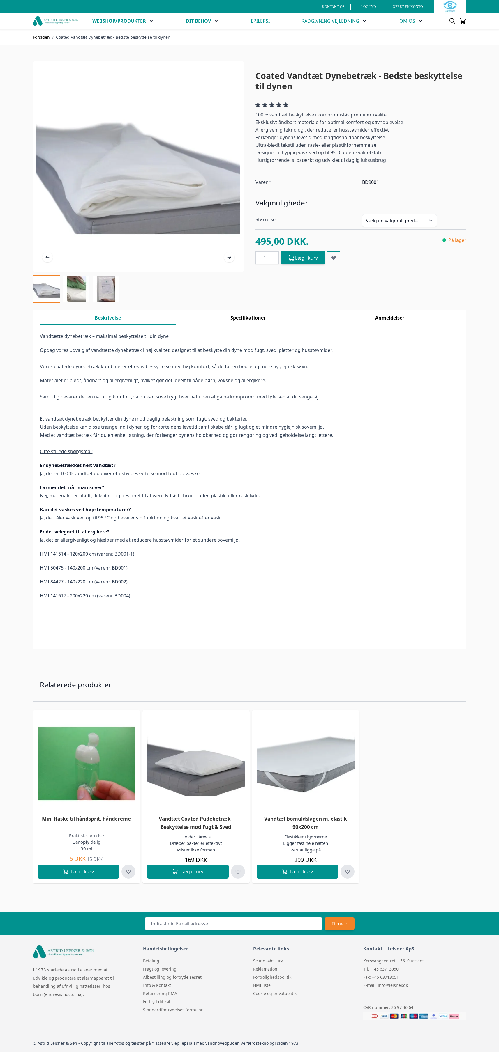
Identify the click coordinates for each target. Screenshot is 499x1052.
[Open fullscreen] (138, 166)
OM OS (407, 21)
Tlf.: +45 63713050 (381, 969)
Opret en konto (408, 7)
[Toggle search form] (452, 21)
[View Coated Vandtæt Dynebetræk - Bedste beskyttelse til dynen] (46, 289)
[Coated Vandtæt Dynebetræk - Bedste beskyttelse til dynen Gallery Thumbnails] (76, 289)
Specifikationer (248, 318)
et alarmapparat (93, 978)
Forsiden (41, 37)
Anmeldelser (389, 318)
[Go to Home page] (55, 21)
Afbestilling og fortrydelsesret (172, 977)
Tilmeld (340, 923)
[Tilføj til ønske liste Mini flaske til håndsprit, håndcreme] (128, 872)
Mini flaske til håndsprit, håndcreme (86, 818)
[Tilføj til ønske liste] (333, 257)
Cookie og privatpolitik (275, 993)
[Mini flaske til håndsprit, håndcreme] (86, 763)
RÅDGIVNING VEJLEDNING (330, 21)
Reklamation (265, 969)
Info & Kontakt (157, 985)
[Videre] (229, 257)
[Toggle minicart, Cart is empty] (463, 21)
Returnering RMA (160, 993)
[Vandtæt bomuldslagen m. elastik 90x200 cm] (306, 763)
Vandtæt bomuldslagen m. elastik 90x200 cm (305, 822)
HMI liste (262, 985)
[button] (272, 105)
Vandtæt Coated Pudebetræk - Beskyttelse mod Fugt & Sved (196, 822)
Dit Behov (198, 21)
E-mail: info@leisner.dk (385, 985)
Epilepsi (260, 21)
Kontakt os (333, 7)
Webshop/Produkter (119, 21)
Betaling (151, 961)
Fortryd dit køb (157, 1001)
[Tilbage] (47, 257)
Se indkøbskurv (268, 961)
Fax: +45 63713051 (381, 977)
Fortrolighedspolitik (272, 977)
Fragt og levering (160, 969)
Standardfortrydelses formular (173, 1009)
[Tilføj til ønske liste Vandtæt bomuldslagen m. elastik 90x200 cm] (348, 872)
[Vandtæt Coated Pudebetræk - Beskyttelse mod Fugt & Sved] (196, 763)
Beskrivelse (108, 318)
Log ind (368, 7)
